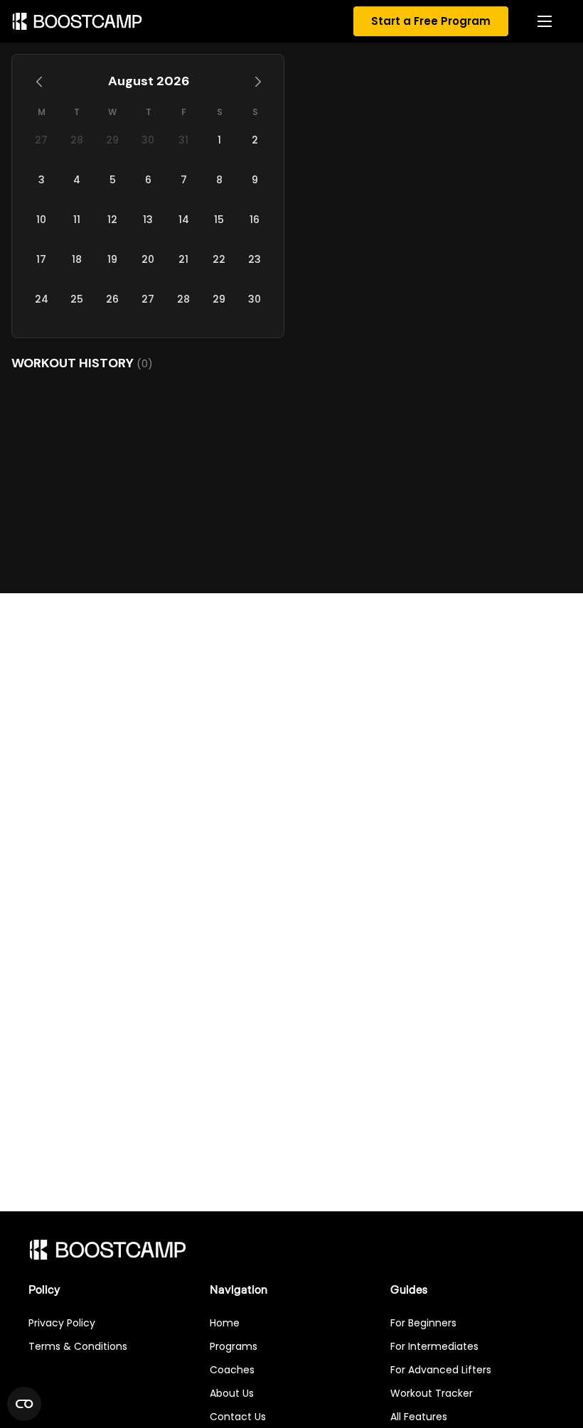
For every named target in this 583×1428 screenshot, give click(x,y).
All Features (418, 1417)
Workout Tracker (431, 1393)
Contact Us (238, 1417)
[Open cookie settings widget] (24, 1404)
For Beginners (423, 1323)
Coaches (232, 1370)
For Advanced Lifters (440, 1370)
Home (225, 1323)
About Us (232, 1393)
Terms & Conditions (77, 1346)
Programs (233, 1346)
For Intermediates (434, 1346)
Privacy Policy (61, 1323)
